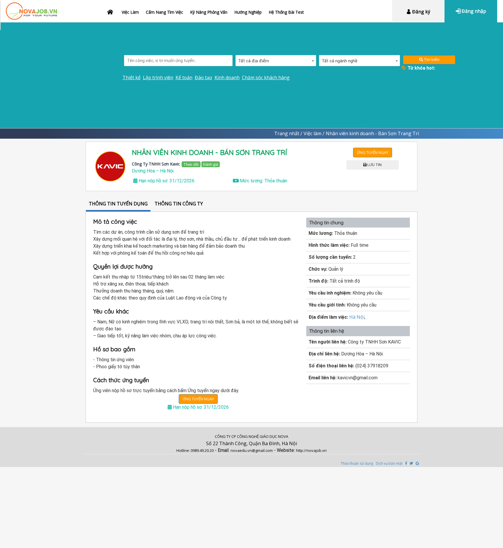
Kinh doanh (227, 77)
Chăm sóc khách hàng (266, 77)
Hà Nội (356, 317)
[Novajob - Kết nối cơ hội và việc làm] (31, 8)
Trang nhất (286, 133)
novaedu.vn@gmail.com (252, 450)
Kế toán (184, 77)
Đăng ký (420, 11)
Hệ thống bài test (286, 12)
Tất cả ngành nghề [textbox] (339, 61)
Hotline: (183, 450)
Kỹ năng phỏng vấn (208, 12)
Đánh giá (210, 164)
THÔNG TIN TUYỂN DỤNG (118, 203)
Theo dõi (191, 164)
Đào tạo (203, 77)
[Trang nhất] (111, 8)
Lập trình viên (158, 77)
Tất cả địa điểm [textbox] (253, 61)
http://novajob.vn (311, 450)
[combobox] (275, 60)
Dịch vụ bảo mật (389, 463)
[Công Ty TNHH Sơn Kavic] (110, 166)
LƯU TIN (374, 165)
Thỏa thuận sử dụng (357, 463)
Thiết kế (132, 77)
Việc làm (130, 12)
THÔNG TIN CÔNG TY (179, 203)
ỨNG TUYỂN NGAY (372, 152)
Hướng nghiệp (248, 12)
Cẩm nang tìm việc (164, 12)
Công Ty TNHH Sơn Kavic (156, 164)
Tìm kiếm (431, 59)
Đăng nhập (473, 11)
